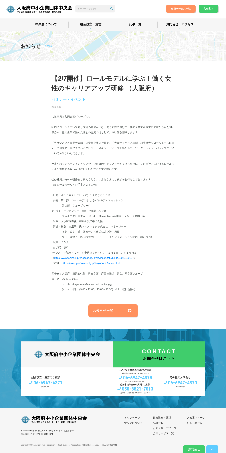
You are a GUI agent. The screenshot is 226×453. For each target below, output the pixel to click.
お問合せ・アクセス (180, 24)
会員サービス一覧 (181, 8)
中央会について (46, 24)
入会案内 (208, 8)
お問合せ (194, 449)
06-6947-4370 (182, 382)
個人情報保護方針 (109, 445)
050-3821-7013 (137, 389)
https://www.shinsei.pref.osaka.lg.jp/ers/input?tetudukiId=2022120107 (94, 258)
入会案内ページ (196, 417)
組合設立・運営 (90, 24)
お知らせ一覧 (103, 310)
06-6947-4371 (48, 382)
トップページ (132, 417)
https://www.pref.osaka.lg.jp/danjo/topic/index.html (91, 263)
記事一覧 (135, 24)
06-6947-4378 (137, 377)
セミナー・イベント (69, 99)
